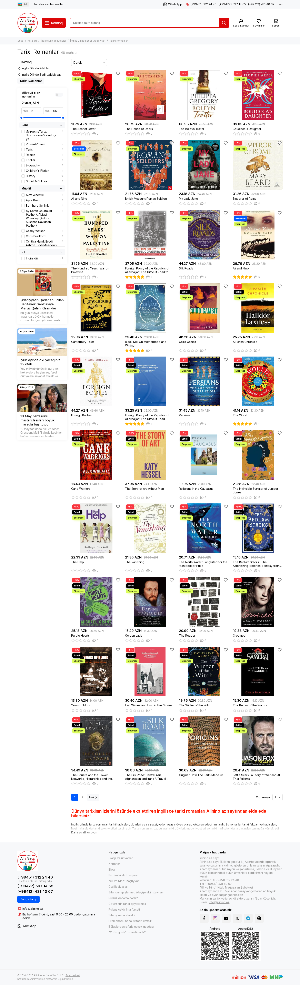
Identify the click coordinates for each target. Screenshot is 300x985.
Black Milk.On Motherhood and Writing (145, 343)
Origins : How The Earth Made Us (201, 775)
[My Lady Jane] (204, 165)
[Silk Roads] (204, 234)
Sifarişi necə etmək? (122, 915)
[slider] (21, 118)
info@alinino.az (32, 908)
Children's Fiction (44, 170)
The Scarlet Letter (83, 129)
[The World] (258, 381)
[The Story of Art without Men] (150, 455)
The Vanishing (134, 562)
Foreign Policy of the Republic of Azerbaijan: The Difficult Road (147, 417)
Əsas (20, 40)
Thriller (44, 160)
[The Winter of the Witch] (204, 671)
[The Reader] (204, 602)
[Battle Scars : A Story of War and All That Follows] (258, 741)
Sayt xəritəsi (73, 975)
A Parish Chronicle (245, 341)
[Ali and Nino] (96, 165)
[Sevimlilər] (118, 73)
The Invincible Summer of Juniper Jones (255, 490)
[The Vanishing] (150, 528)
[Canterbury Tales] (96, 308)
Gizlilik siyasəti (118, 886)
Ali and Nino (79, 198)
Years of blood (81, 705)
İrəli (91, 797)
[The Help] (96, 528)
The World (240, 415)
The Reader (187, 635)
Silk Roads (186, 268)
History (44, 176)
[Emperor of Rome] (258, 165)
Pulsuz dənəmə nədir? (123, 898)
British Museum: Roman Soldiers (146, 198)
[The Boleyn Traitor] (204, 95)
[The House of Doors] (150, 95)
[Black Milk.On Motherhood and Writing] (150, 308)
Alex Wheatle (44, 195)
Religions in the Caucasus (196, 488)
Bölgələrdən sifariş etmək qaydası (131, 926)
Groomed (239, 635)
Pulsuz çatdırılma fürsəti (124, 909)
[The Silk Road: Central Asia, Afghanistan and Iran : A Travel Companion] (150, 741)
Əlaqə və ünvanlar (121, 858)
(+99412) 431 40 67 (261, 4)
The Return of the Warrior (250, 705)
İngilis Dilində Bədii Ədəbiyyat (87, 40)
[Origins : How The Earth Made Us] (204, 741)
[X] (237, 918)
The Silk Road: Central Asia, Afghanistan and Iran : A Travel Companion (145, 777)
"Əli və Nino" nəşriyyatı (124, 881)
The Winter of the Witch (195, 705)
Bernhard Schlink (44, 205)
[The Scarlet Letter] (96, 95)
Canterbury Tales (82, 341)
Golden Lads (133, 635)
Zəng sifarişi (28, 899)
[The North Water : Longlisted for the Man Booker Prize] (204, 528)
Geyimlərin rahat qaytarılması (128, 903)
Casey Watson (44, 231)
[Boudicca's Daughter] (258, 95)
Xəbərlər (114, 863)
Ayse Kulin (44, 200)
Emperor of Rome (245, 198)
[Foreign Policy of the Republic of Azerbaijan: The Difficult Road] (150, 381)
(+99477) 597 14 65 (232, 4)
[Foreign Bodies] (96, 381)
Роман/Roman (44, 144)
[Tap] (224, 23)
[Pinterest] (259, 918)
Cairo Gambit (187, 341)
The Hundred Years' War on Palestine (90, 270)
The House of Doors (139, 129)
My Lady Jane (188, 198)
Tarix (44, 149)
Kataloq (32, 40)
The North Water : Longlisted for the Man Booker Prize (203, 563)
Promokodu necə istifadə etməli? (130, 921)
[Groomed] (258, 602)
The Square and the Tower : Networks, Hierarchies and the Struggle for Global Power (91, 777)
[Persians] (204, 381)
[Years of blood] (96, 671)
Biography (44, 165)
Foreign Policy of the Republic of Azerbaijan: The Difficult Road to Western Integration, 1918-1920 (147, 270)
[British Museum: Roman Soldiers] (150, 165)
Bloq (112, 869)
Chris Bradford (44, 236)
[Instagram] (215, 918)
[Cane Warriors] (96, 455)
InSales (68, 979)
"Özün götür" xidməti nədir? (127, 932)
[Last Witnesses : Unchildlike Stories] (150, 671)
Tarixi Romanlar (30, 81)
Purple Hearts (80, 635)
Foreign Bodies (81, 415)
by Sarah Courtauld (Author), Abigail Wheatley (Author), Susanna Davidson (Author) (44, 218)
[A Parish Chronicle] (258, 308)
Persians (184, 415)
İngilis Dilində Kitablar (53, 40)
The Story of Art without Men (144, 488)
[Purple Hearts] (96, 602)
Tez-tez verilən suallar (48, 4)
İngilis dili (44, 258)
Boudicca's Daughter (247, 129)
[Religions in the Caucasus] (204, 455)
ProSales (39, 979)
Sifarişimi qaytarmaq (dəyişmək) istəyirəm (136, 892)
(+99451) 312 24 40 (203, 4)
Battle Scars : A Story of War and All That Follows (256, 776)
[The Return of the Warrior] (258, 671)
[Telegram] (248, 918)
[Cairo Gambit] (204, 308)
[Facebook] (204, 918)
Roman (44, 154)
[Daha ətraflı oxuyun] (84, 832)
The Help (77, 562)
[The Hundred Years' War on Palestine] (96, 234)
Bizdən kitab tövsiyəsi (123, 875)
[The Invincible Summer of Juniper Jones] (258, 455)
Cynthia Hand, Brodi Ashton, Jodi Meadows (44, 243)
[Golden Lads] (150, 602)
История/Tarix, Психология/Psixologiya (44, 135)
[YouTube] (226, 918)
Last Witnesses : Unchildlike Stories (148, 705)
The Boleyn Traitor (191, 129)
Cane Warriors (80, 488)
